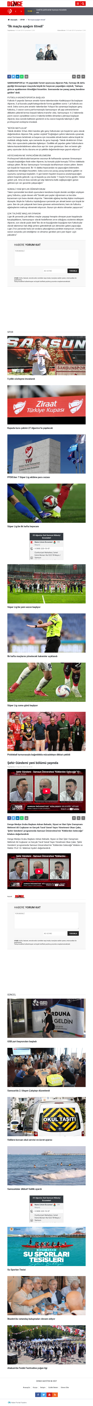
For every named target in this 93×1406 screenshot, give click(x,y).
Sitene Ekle (65, 1388)
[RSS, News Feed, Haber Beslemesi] (55, 1394)
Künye (35, 1388)
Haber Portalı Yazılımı (19, 1403)
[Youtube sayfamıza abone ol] (49, 1394)
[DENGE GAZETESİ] (15, 3)
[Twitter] (13, 76)
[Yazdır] (26, 76)
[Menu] (78, 3)
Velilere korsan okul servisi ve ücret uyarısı (50, 11)
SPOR (22, 20)
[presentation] (15, 11)
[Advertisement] (46, 309)
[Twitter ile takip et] (43, 1394)
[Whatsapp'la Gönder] (22, 76)
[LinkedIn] (17, 76)
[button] (74, 76)
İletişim (42, 1388)
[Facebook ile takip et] (38, 1394)
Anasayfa (13, 20)
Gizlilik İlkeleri (53, 1388)
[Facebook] (9, 76)
